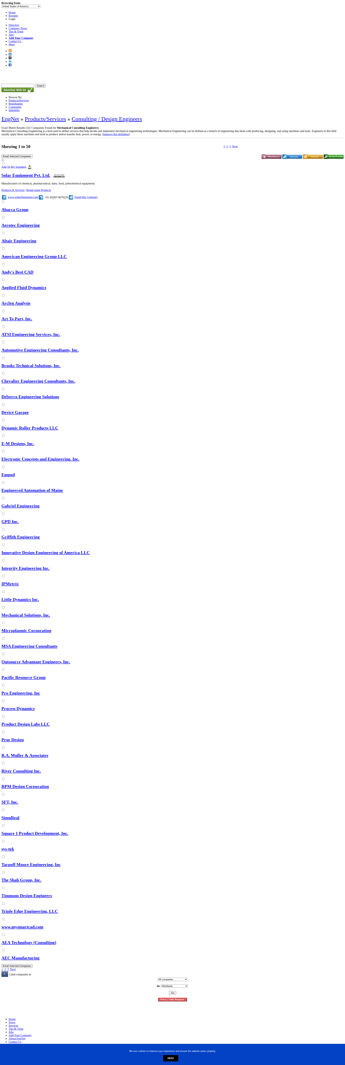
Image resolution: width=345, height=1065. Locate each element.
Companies (15, 106)
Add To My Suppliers (13, 166)
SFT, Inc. (9, 802)
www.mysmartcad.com (22, 927)
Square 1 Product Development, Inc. (34, 833)
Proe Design (12, 739)
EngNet (10, 119)
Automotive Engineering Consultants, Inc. (40, 350)
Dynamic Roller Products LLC (29, 428)
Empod (8, 474)
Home (12, 12)
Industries (14, 110)
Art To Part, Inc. (16, 318)
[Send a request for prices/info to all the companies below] (172, 1000)
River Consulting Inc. (21, 771)
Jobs (11, 34)
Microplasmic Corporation (26, 630)
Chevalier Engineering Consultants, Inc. (38, 381)
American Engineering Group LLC (34, 256)
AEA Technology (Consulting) (28, 942)
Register (13, 15)
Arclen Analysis (15, 303)
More (12, 44)
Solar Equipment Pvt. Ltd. (25, 175)
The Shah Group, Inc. (21, 880)
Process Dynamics (18, 708)
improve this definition (116, 134)
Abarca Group (14, 209)
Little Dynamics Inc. (20, 599)
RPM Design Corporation (25, 786)
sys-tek (7, 849)
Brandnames (16, 103)
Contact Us (15, 41)
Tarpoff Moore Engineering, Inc (31, 864)
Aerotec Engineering (20, 225)
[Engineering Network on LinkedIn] (10, 54)
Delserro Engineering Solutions (30, 396)
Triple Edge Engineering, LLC (29, 911)
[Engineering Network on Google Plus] (10, 58)
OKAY (170, 1058)
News (12, 1022)
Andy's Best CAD (17, 272)
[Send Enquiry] (71, 197)
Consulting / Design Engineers (107, 119)
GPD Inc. (10, 521)
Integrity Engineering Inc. (25, 568)
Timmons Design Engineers (26, 895)
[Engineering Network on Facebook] (10, 65)
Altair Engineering (18, 241)
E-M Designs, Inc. (17, 443)
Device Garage (15, 412)
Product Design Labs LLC (25, 724)
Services (13, 1025)
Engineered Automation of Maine (32, 490)
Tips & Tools (16, 31)
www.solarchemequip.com (23, 197)
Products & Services (12, 190)
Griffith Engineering (20, 537)
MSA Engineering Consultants (29, 646)
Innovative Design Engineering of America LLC (45, 552)
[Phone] (41, 197)
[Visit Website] (4, 197)
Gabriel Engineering (20, 506)
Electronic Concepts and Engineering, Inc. (40, 459)
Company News (18, 28)
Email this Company (86, 197)
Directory (14, 25)
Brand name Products (38, 190)
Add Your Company (20, 1035)
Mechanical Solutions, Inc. (25, 615)
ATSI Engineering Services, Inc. (30, 334)
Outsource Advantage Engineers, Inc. (35, 661)
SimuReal (10, 817)
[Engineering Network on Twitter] (10, 61)
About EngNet (17, 1038)
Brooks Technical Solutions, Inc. (31, 365)
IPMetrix (10, 584)
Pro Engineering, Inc (20, 693)
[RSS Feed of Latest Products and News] (10, 50)
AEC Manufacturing (20, 958)
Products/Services (19, 100)
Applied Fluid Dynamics (23, 287)
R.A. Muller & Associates (24, 755)
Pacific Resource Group (23, 677)
